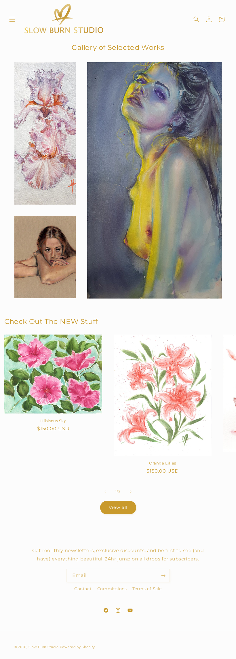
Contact (83, 588)
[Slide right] (130, 491)
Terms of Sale (147, 588)
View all (118, 507)
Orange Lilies (162, 463)
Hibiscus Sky (53, 420)
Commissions (112, 588)
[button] (12, 19)
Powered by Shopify (77, 647)
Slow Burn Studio (43, 647)
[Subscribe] (163, 575)
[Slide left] (105, 491)
